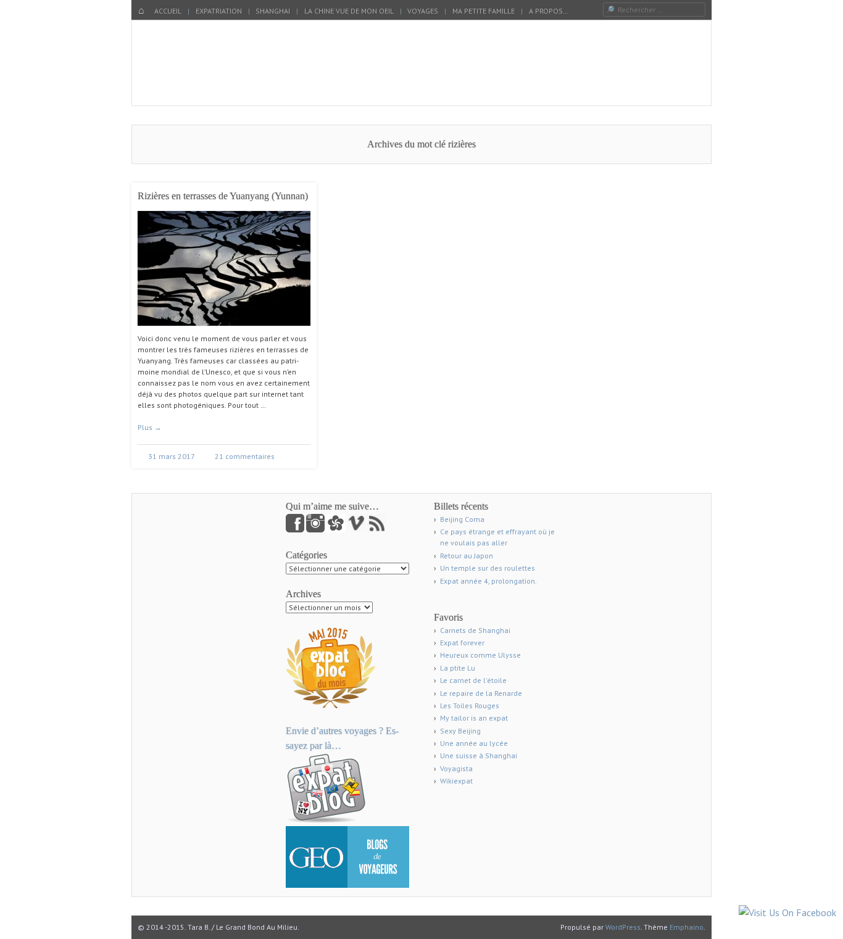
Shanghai (272, 10)
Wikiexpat (456, 780)
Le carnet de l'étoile (473, 680)
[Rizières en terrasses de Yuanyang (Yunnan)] (224, 330)
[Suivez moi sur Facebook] (296, 529)
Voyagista (456, 768)
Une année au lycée (474, 743)
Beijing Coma (462, 519)
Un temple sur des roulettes (487, 568)
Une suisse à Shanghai (478, 755)
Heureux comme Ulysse (480, 655)
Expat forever (462, 642)
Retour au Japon (466, 555)
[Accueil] (141, 11)
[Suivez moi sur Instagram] (316, 529)
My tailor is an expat (474, 717)
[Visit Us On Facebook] (787, 912)
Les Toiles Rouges (469, 705)
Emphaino (687, 927)
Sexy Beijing (460, 730)
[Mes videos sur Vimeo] (357, 529)
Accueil (167, 10)
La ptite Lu (457, 667)
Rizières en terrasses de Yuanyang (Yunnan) (223, 196)
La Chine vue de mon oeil (349, 10)
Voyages (422, 10)
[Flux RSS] (376, 529)
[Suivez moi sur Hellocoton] (336, 529)
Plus (150, 427)
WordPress (623, 927)
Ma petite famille (483, 10)
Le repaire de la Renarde (481, 693)
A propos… (548, 10)
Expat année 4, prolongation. (488, 580)
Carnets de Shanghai (475, 630)
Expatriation (219, 10)
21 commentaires (245, 456)
